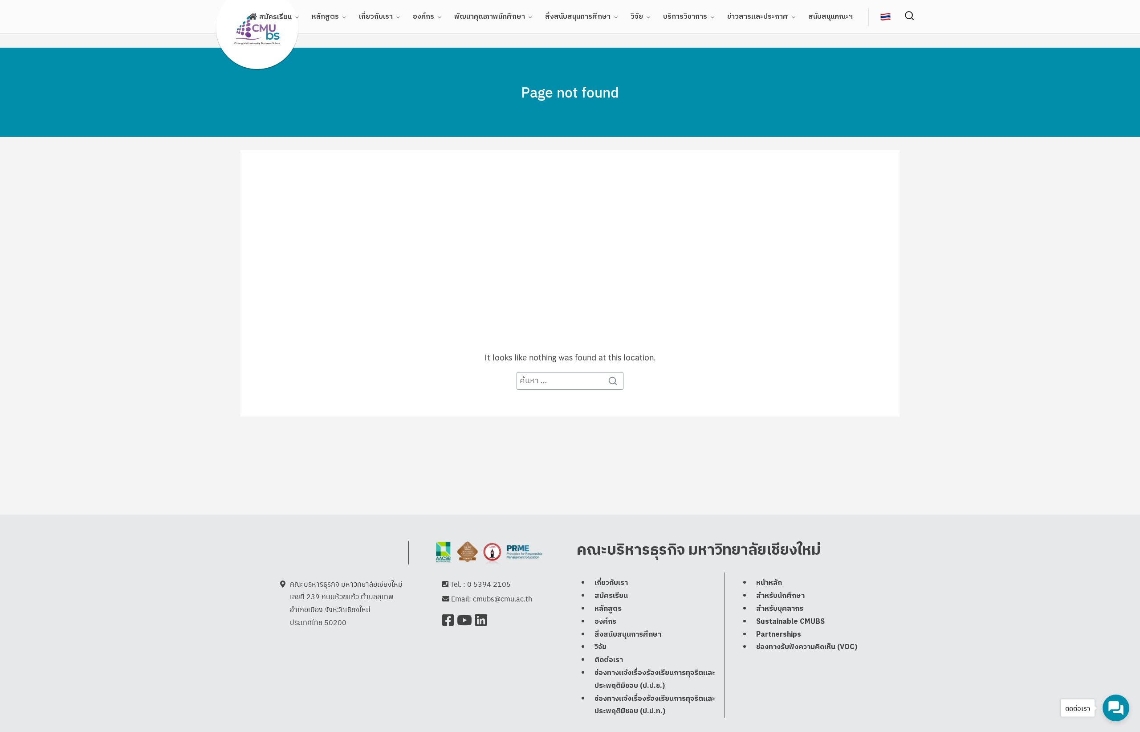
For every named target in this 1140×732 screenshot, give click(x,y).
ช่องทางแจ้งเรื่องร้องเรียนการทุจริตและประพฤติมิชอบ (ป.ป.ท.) (654, 705)
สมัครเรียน (275, 17)
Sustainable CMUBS (790, 622)
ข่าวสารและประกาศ (757, 17)
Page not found (570, 92)
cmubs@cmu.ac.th (502, 598)
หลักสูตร (325, 17)
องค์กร (423, 17)
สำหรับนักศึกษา (780, 596)
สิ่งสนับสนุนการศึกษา (578, 17)
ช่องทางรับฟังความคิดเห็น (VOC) (806, 647)
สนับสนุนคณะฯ (830, 17)
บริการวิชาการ (685, 17)
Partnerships (778, 635)
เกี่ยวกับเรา (376, 17)
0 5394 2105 (489, 584)
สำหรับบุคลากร (779, 609)
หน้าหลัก (769, 583)
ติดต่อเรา (608, 660)
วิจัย (637, 17)
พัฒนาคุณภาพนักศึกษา (489, 17)
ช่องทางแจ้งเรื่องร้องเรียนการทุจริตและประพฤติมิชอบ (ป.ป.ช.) (654, 679)
